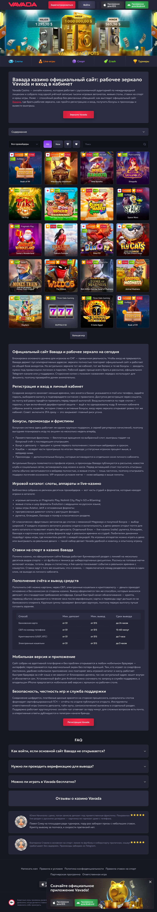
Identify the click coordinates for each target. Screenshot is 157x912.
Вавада (16, 101)
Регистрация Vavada (78, 722)
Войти (86, 5)
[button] (4, 32)
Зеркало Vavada (78, 114)
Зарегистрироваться (62, 5)
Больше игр (78, 335)
